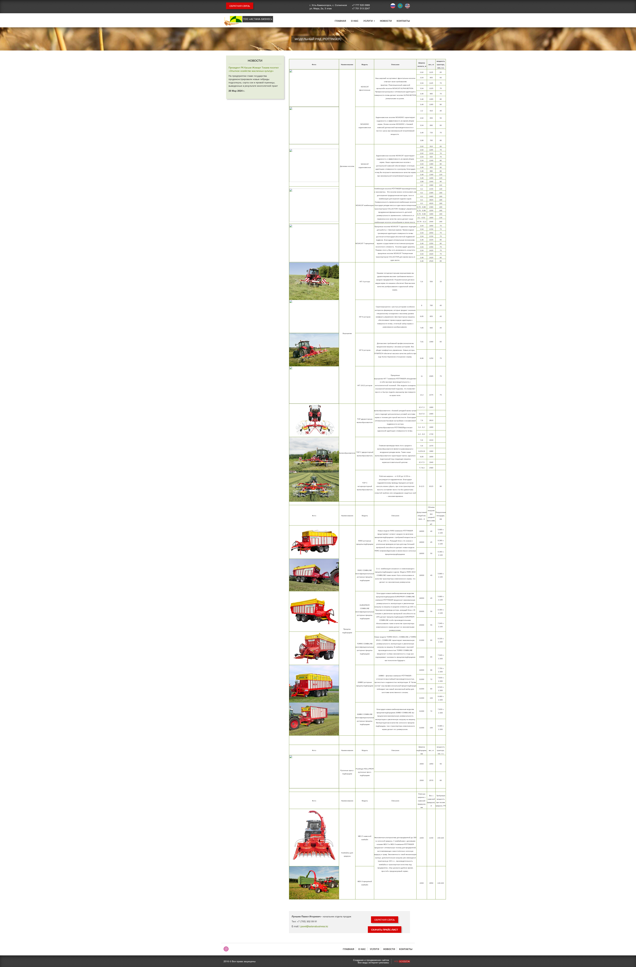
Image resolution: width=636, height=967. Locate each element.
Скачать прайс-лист (384, 929)
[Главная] (248, 21)
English (407, 5)
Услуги (368, 20)
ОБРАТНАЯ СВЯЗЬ (239, 5)
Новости (386, 20)
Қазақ (400, 5)
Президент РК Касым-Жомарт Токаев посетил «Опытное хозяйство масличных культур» (254, 69)
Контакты (403, 20)
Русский (392, 5)
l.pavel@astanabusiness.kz (314, 926)
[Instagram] (226, 948)
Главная (340, 20)
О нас (354, 20)
